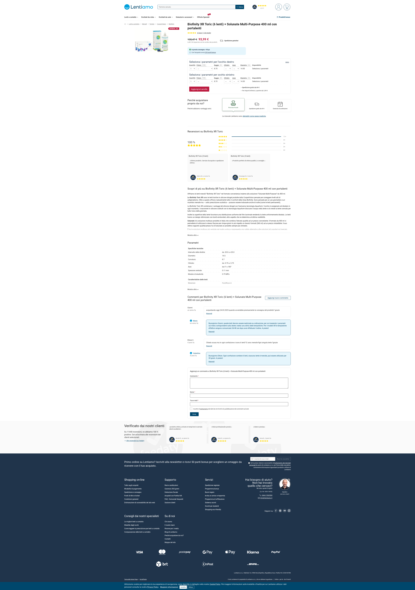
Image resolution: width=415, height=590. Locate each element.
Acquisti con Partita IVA (173, 495)
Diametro (245, 65)
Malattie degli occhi (131, 525)
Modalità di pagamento (133, 488)
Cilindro (226, 65)
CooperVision (161, 24)
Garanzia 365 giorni (172, 488)
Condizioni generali (131, 499)
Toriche (151, 24)
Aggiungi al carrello (199, 89)
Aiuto (287, 62)
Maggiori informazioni (169, 587)
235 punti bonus (210, 52)
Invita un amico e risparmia (215, 495)
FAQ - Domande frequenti (174, 499)
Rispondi (209, 313)
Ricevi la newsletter (283, 459)
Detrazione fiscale (171, 492)
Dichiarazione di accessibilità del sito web (139, 502)
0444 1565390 (267, 495)
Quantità (192, 65)
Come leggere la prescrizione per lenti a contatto (142, 528)
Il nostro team (170, 525)
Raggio (218, 65)
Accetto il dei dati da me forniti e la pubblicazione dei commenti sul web (221, 409)
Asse (234, 65)
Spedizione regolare (212, 485)
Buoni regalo (209, 492)
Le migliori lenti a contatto (133, 521)
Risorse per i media (172, 528)
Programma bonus (212, 488)
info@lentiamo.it (266, 498)
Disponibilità (256, 65)
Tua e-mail (194, 400)
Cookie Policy (215, 584)
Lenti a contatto (134, 24)
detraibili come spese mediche (254, 116)
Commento (194, 376)
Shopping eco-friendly (213, 509)
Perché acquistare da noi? (174, 535)
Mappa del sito (170, 542)
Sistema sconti (210, 502)
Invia (194, 414)
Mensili (144, 24)
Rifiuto (191, 587)
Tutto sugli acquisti (131, 485)
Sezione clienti (170, 502)
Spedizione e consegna (132, 492)
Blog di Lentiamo (171, 532)
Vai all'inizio (143, 579)
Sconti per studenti (212, 506)
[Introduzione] (125, 24)
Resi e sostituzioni (171, 485)
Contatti (167, 539)
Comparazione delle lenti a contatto (137, 532)
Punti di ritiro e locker (132, 495)
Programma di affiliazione (214, 499)
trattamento (204, 409)
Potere (201, 65)
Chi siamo (168, 521)
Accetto (183, 587)
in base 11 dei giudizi (204, 33)
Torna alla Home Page (131, 579)
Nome (192, 392)
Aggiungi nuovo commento (278, 298)
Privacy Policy (152, 587)
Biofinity (171, 24)
